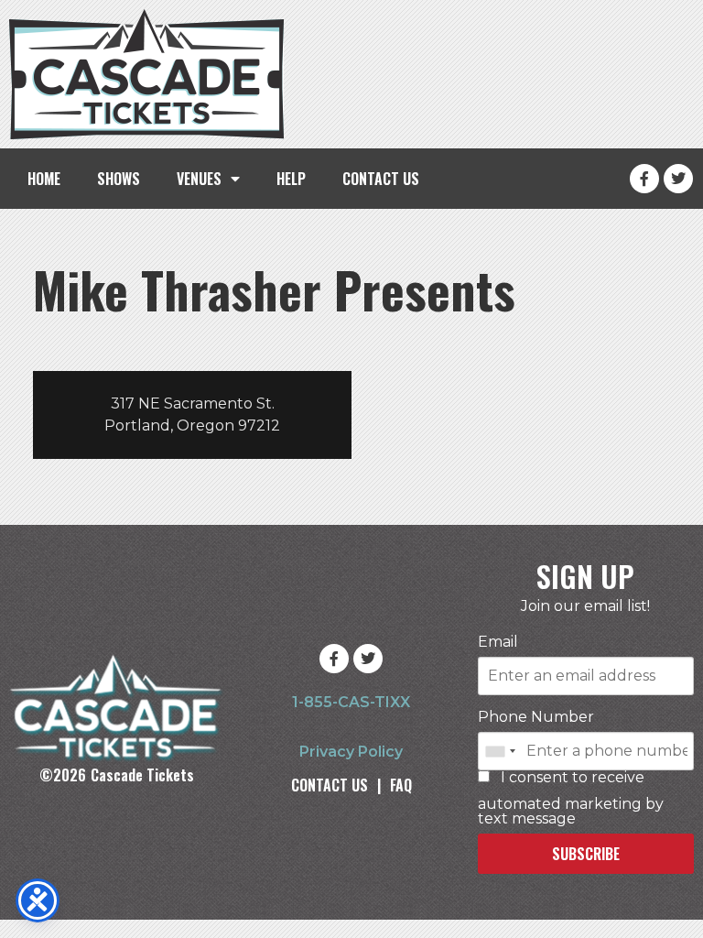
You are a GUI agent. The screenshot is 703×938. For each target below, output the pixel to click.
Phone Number (536, 717)
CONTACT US (380, 179)
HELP (291, 179)
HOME (43, 179)
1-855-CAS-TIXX (351, 702)
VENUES (199, 179)
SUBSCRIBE (586, 854)
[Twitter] (678, 178)
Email (498, 642)
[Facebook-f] (644, 178)
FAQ (401, 785)
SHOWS (118, 179)
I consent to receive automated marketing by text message (571, 798)
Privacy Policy (351, 751)
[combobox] (500, 751)
